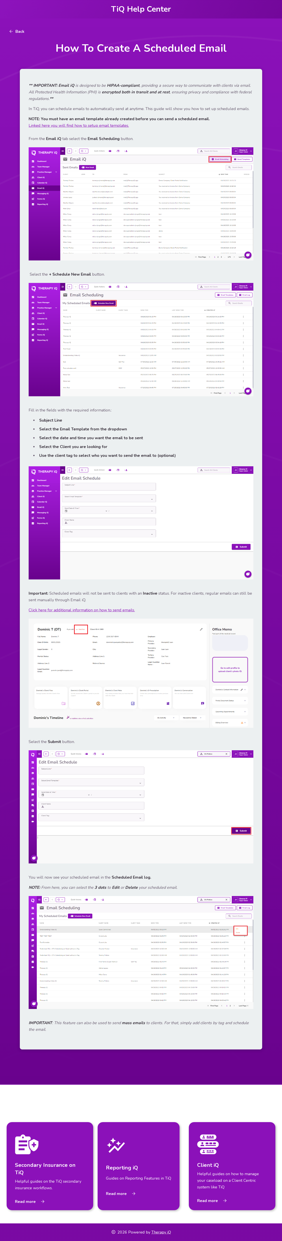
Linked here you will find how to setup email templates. (79, 125)
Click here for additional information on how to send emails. (82, 610)
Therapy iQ (161, 1232)
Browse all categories (242, 1106)
